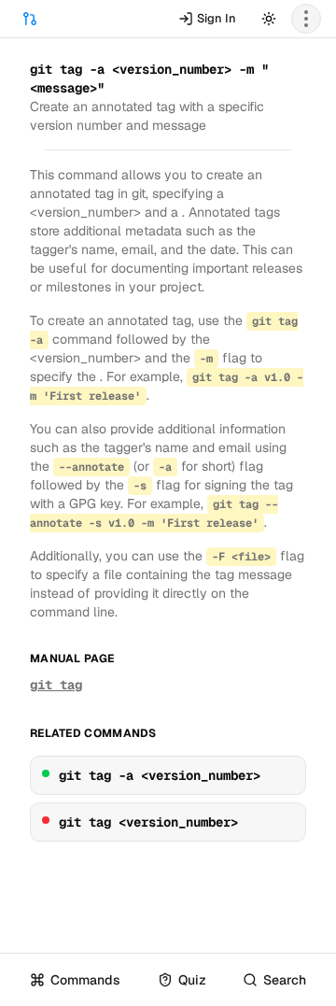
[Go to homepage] (30, 19)
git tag (56, 684)
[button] (306, 19)
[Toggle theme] (269, 19)
